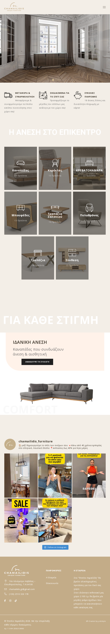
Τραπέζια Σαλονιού (55, 215)
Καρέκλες (55, 170)
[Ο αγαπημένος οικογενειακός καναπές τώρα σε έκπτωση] (89, 475)
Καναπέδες (20, 170)
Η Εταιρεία (51, 577)
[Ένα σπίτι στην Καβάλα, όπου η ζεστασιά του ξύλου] (21, 475)
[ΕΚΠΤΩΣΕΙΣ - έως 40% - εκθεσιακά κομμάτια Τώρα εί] (21, 520)
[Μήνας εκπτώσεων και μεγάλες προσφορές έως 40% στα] (55, 475)
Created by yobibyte (97, 621)
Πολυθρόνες (89, 215)
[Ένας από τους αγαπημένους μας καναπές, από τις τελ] (55, 520)
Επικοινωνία (52, 583)
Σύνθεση (72, 260)
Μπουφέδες (21, 215)
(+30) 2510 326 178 (18, 594)
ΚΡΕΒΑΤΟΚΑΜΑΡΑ (89, 170)
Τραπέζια (38, 260)
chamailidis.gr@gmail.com (22, 589)
